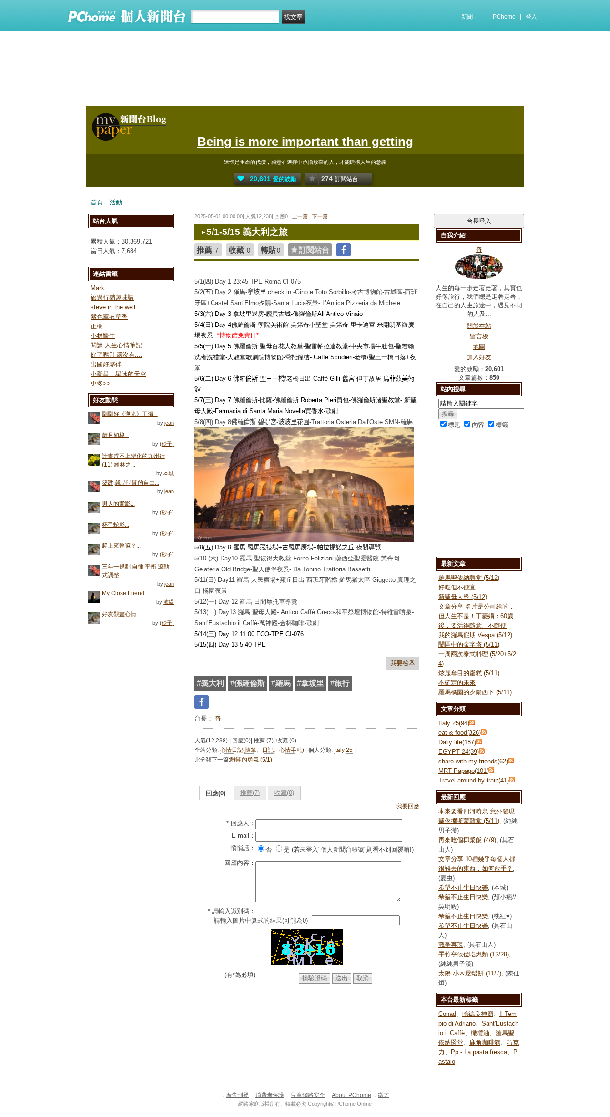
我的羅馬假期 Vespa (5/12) (475, 635)
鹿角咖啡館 (484, 1042)
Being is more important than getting (305, 141)
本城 (168, 473)
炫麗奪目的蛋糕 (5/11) (468, 673)
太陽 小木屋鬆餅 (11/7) (469, 973)
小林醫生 (103, 335)
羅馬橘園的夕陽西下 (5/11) (475, 692)
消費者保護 (269, 1095)
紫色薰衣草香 (109, 316)
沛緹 (168, 602)
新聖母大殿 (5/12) (462, 596)
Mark (97, 288)
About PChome (351, 1095)
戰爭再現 (450, 944)
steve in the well (113, 307)
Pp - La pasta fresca (479, 1052)
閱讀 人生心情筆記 (116, 345)
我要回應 (407, 806)
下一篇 (320, 216)
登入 (531, 16)
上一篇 (300, 216)
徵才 (383, 1095)
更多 (101, 383)
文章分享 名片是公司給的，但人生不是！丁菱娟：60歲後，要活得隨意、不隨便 (476, 616)
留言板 (479, 336)
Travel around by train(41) (473, 780)
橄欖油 (480, 1032)
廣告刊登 (237, 1095)
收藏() (284, 792)
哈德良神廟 (477, 1013)
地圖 (479, 346)
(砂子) (167, 444)
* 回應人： (240, 823)
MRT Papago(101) (463, 770)
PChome (504, 16)
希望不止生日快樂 (463, 887)
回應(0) (215, 793)
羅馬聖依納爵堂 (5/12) (468, 577)
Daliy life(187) (457, 742)
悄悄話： (243, 848)
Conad (447, 1013)
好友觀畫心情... (121, 614)
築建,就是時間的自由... (130, 482)
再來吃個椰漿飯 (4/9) (467, 839)
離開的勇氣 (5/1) (251, 759)
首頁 (97, 202)
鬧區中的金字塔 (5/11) (468, 644)
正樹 (97, 326)
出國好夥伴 (106, 364)
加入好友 (479, 357)
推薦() (250, 792)
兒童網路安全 (308, 1095)
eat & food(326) (459, 732)
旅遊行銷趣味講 (112, 297)
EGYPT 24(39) (458, 751)
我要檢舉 (402, 663)
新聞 (467, 16)
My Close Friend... (125, 593)
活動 (116, 202)
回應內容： (239, 862)
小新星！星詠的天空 (118, 373)
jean (169, 423)
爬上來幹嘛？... (121, 545)
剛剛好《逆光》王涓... (130, 414)
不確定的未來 (457, 682)
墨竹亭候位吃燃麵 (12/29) (473, 954)
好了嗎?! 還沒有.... (116, 354)
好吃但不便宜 (457, 587)
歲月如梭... (115, 435)
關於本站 (479, 325)
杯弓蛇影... (115, 524)
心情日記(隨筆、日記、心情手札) (262, 750)
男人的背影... (118, 503)
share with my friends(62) (473, 761)
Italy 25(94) (453, 723)
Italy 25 (343, 750)
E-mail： (243, 835)
